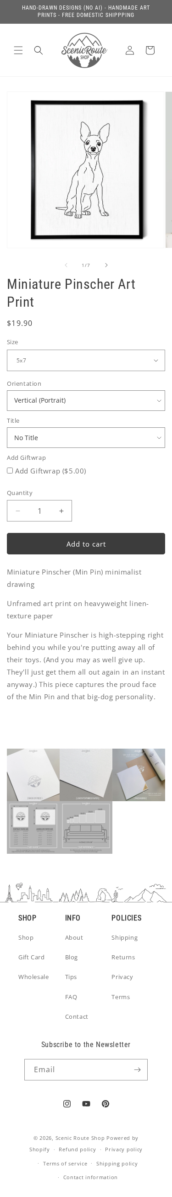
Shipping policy (117, 1163)
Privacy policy (124, 1149)
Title (13, 420)
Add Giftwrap (26, 457)
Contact (77, 1016)
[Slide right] (106, 265)
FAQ (71, 997)
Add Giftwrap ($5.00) (50, 470)
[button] (18, 50)
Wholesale (33, 977)
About (74, 937)
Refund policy (77, 1149)
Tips (71, 977)
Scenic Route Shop (80, 1137)
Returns (123, 957)
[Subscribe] (137, 1069)
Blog (71, 957)
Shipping (124, 937)
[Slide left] (66, 265)
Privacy (122, 977)
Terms (120, 997)
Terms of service (65, 1163)
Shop (25, 937)
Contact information (90, 1177)
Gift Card (31, 957)
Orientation (24, 383)
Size (12, 342)
